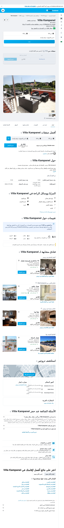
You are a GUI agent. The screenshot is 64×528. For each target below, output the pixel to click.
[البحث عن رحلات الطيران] (61, 15)
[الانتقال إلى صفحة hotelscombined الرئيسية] (52, 10)
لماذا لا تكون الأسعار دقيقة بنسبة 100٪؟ (44, 511)
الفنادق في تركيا (25, 484)
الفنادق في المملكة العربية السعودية (47, 484)
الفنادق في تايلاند (25, 493)
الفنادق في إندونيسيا (50, 486)
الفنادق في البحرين (51, 488)
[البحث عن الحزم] (61, 25)
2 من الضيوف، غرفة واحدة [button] (47, 37)
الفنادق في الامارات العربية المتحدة (21, 486)
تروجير (23, 15)
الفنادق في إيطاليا (51, 493)
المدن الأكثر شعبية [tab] (38, 474)
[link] (45, 276)
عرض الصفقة (22, 272)
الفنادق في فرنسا (51, 491)
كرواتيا (45, 15)
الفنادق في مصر (25, 488)
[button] (1, 6)
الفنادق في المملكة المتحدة (23, 491)
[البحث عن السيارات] (61, 21)
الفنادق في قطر (25, 482)
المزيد (54, 171)
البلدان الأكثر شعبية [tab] (50, 474)
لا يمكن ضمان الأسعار (22, 500)
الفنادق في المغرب (51, 482)
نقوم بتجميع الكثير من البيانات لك (46, 508)
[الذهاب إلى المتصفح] (61, 28)
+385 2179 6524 (50, 26)
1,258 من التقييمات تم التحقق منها (40, 28)
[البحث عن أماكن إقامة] (61, 18)
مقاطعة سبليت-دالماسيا (34, 15)
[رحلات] (61, 37)
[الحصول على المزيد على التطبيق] (61, 32)
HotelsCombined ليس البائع (47, 505)
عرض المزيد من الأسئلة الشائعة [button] (29, 432)
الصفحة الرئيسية (52, 15)
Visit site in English (30, 6)
